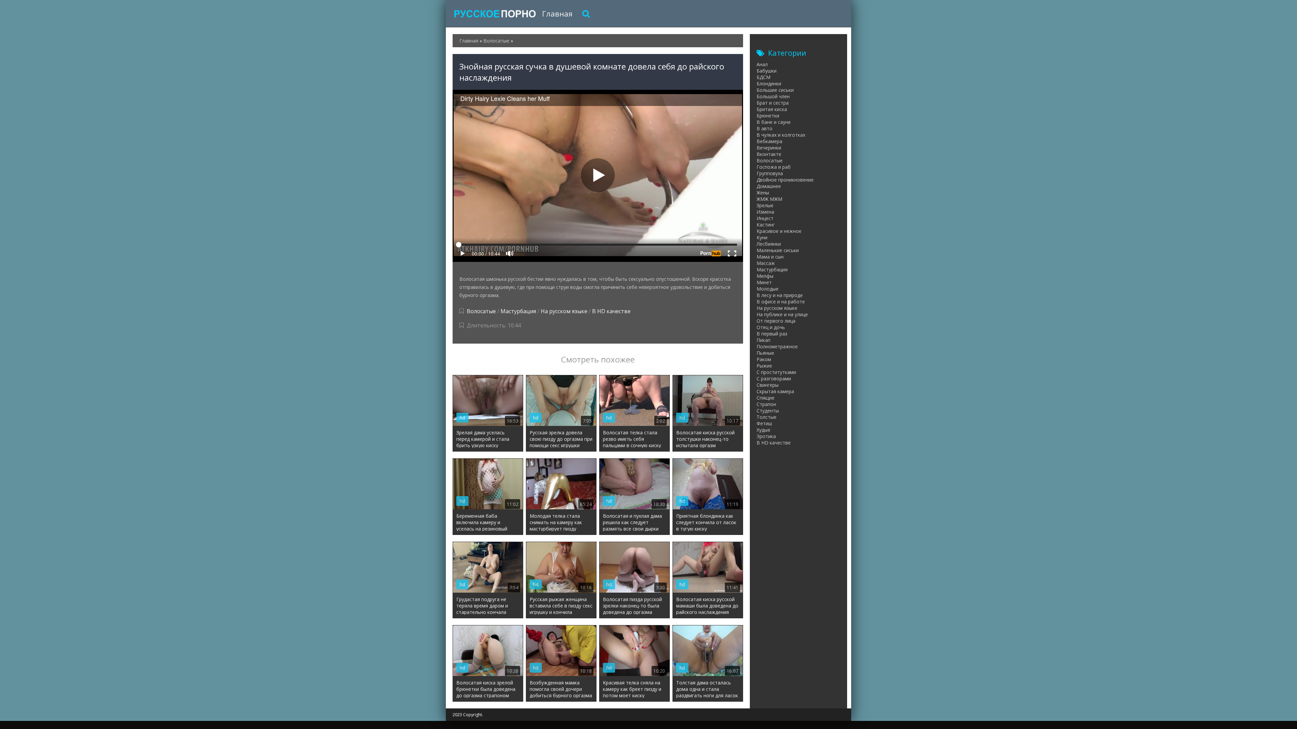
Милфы (765, 276)
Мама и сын (770, 256)
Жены (763, 192)
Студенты (768, 410)
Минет (764, 282)
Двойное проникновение (785, 180)
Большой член (773, 96)
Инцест (765, 218)
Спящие (765, 398)
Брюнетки (768, 115)
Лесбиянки (769, 244)
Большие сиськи (775, 90)
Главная (557, 13)
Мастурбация (518, 311)
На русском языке (564, 311)
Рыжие (764, 365)
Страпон (766, 404)
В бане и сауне (774, 122)
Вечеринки (769, 147)
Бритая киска (772, 109)
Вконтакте (769, 154)
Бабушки (767, 71)
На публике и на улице (782, 314)
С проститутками (776, 372)
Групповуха (770, 173)
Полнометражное (777, 346)
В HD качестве (611, 311)
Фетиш (764, 423)
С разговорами (774, 378)
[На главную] (495, 13)
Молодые (768, 289)
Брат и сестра (773, 103)
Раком (764, 359)
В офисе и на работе (781, 301)
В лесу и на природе (780, 295)
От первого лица (776, 321)
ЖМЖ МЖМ (769, 199)
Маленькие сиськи (778, 250)
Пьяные (765, 353)
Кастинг (766, 224)
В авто (764, 128)
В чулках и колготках (781, 135)
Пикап (763, 340)
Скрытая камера (775, 391)
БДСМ (763, 77)
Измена (765, 212)
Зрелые (765, 205)
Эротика (766, 436)
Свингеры (768, 385)
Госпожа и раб (774, 167)
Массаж (766, 263)
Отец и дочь (771, 327)
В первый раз (772, 333)
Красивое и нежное (779, 231)
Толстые (767, 417)
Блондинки (769, 83)
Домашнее (769, 186)
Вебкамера (769, 141)
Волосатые (481, 311)
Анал (762, 64)
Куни (762, 237)
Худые (763, 430)
